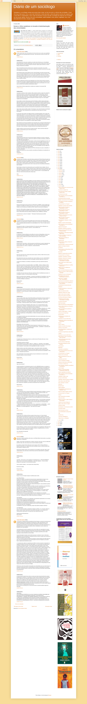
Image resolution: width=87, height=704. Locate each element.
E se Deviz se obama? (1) (63, 363)
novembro (61, 171)
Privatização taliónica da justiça (64, 198)
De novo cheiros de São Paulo (64, 341)
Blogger (49, 695)
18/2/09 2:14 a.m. (20, 197)
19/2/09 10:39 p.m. (20, 470)
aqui (67, 73)
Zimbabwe (60, 286)
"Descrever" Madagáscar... (63, 416)
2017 (59, 155)
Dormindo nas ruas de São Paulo (64, 318)
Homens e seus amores (62, 327)
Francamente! (61, 345)
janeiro (60, 420)
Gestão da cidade (61, 405)
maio (60, 181)
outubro (60, 173)
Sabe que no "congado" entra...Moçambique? (62, 279)
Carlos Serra (66, 25)
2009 (59, 168)
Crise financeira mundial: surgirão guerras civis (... (64, 192)
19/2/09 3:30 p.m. (20, 432)
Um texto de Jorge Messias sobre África (65, 331)
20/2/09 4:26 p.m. (20, 601)
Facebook (59, 56)
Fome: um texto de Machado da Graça (65, 270)
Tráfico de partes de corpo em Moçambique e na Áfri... (63, 208)
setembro (60, 174)
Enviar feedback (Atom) (22, 608)
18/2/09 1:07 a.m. (20, 175)
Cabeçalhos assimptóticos (63, 349)
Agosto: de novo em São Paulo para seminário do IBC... (65, 230)
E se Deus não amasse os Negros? (65, 297)
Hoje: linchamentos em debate (64, 396)
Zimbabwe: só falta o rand (63, 376)
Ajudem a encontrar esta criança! (64, 326)
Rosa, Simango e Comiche (63, 382)
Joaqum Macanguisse (21, 51)
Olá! (59, 413)
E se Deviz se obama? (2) (63, 189)
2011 (59, 165)
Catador (59, 333)
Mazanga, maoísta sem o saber (64, 292)
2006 (59, 425)
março (60, 184)
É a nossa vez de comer (62, 194)
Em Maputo (60, 247)
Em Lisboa (60, 251)
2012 (59, 163)
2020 (59, 151)
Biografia (59, 59)
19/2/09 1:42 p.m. (20, 358)
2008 (59, 422)
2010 (59, 167)
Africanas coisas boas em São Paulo (65, 362)
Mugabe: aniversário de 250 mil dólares (65, 199)
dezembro (61, 170)
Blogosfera (60, 347)
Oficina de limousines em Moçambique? (65, 304)
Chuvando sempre (61, 408)
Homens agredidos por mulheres (64, 372)
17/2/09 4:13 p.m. (20, 87)
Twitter (58, 54)
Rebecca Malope (61, 387)
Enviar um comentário (19, 604)
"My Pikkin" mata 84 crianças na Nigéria (65, 379)
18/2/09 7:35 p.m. (20, 238)
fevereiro (60, 185)
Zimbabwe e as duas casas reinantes (65, 205)
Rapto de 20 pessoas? (62, 226)
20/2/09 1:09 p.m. (20, 516)
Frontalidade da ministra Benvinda (64, 285)
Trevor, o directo (61, 324)
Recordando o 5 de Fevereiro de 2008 (65, 406)
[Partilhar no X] (38, 45)
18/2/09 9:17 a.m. (20, 215)
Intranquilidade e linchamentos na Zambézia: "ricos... (64, 389)
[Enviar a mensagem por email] (35, 45)
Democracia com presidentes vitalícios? (65, 280)
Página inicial (34, 606)
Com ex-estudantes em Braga (63, 360)
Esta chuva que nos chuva (63, 410)
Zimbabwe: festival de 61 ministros (64, 258)
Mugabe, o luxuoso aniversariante (64, 222)
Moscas (59, 322)
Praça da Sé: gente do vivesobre (64, 295)
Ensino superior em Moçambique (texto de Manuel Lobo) (65, 250)
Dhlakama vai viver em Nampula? (64, 274)
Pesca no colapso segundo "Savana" (65, 391)
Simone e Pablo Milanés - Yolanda (64, 311)
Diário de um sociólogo (34, 6)
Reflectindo (19, 157)
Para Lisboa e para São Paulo (64, 381)
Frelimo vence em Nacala (63, 354)
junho (60, 179)
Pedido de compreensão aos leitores (65, 253)
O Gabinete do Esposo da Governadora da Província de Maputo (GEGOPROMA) (68, 486)
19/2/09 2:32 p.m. (20, 410)
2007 (59, 423)
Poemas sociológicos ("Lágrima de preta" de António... (64, 236)
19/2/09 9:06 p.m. (20, 452)
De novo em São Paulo (62, 377)
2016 (59, 157)
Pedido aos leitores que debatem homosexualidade (68, 503)
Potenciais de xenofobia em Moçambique (63, 238)
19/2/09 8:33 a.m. (20, 292)
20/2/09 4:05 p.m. (20, 588)
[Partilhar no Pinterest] (41, 45)
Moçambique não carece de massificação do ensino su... (64, 276)
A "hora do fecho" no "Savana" (64, 255)
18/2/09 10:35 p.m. (20, 283)
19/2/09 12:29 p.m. (20, 331)
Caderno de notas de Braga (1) (64, 402)
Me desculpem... (61, 314)
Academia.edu (60, 53)
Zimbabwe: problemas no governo (64, 228)
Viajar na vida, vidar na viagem (64, 294)
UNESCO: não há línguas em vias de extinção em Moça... (65, 215)
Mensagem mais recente (18, 606)
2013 (59, 162)
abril (59, 182)
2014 (59, 160)
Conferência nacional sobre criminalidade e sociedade (63, 260)
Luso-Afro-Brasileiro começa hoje (64, 411)
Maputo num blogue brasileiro (64, 246)
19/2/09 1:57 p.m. (20, 386)
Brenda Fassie (61, 385)
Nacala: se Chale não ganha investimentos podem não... (64, 370)
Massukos (60, 384)
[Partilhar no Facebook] (39, 45)
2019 (59, 152)
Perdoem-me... (61, 414)
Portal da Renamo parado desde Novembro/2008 (64, 340)
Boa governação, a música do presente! (65, 244)
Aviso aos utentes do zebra (63, 290)
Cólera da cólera (61, 397)
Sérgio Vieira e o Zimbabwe (63, 418)
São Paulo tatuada (61, 303)
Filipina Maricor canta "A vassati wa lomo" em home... (64, 337)
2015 (59, 159)
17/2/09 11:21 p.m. (20, 153)
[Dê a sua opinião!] (37, 45)
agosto (60, 176)
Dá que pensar (61, 240)
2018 (59, 154)
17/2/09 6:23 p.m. (20, 131)
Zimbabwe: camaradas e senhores (64, 256)
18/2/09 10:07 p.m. (20, 247)
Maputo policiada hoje (61, 511)
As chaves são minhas (62, 301)
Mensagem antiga (48, 606)
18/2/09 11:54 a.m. (20, 229)
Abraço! (59, 394)
